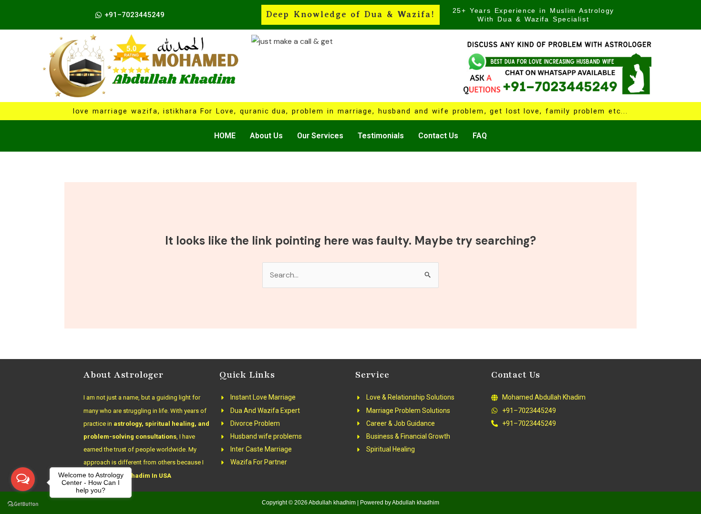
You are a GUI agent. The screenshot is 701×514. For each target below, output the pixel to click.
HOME (225, 135)
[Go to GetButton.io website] (23, 504)
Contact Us (438, 135)
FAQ (480, 135)
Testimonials (381, 135)
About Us (266, 135)
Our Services (320, 135)
